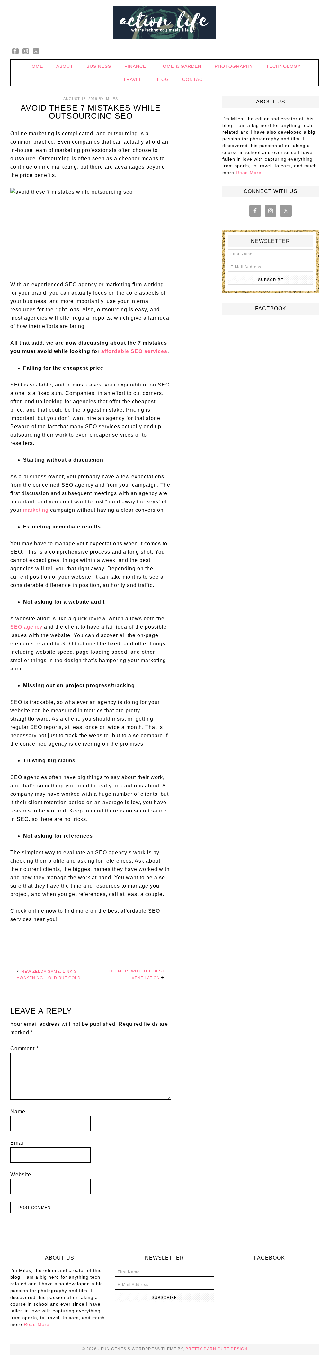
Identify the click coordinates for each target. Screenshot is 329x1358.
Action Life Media (164, 22)
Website (20, 1174)
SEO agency (26, 627)
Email (17, 1143)
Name (17, 1111)
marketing (36, 510)
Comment (24, 1048)
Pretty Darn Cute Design (216, 1349)
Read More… (251, 172)
